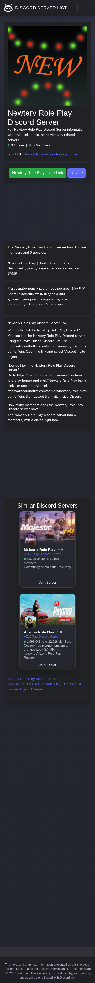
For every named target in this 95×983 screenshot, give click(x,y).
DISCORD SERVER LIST (40, 7)
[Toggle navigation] (84, 8)
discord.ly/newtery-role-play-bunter (50, 154)
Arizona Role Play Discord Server (33, 679)
